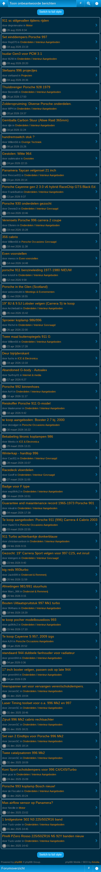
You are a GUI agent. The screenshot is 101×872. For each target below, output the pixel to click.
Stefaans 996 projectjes (19, 70)
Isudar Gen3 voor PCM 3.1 (22, 53)
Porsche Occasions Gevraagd (38, 241)
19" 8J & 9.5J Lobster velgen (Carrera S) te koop (38, 303)
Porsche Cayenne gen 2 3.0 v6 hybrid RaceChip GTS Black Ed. (49, 187)
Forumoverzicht (13, 868)
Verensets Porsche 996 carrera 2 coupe (31, 220)
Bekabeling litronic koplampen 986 (27, 436)
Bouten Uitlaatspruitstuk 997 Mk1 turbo (31, 603)
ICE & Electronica (28, 358)
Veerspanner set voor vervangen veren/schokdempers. (43, 686)
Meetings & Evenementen (39, 291)
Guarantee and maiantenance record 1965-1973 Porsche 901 (48, 503)
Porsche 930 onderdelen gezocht (26, 203)
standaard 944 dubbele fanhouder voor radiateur (38, 653)
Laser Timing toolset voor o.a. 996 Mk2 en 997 (36, 703)
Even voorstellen (14, 253)
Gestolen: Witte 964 (16, 153)
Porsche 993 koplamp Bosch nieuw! (28, 786)
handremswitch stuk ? (18, 137)
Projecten (26, 75)
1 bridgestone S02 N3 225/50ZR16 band (32, 819)
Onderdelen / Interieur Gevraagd (39, 208)
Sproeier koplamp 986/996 (22, 320)
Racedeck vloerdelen (17, 470)
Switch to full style (50, 11)
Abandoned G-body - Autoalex (24, 370)
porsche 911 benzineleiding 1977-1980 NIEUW (37, 270)
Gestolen (28, 158)
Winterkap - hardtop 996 (20, 453)
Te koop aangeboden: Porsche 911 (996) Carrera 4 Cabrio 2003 (49, 520)
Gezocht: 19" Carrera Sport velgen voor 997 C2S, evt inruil (45, 553)
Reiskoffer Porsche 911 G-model (26, 403)
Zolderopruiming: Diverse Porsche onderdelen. (37, 104)
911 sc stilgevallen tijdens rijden (25, 20)
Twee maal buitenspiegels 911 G (26, 336)
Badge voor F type (16, 486)
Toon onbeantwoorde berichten (33, 3)
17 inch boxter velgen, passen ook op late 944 (36, 669)
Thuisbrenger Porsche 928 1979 (26, 87)
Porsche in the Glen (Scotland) (25, 287)
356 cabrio (10, 237)
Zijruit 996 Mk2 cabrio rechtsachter (28, 719)
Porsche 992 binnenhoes (20, 386)
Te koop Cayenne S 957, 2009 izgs (28, 636)
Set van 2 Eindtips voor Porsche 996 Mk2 (32, 736)
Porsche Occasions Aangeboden (41, 425)
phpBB (18, 862)
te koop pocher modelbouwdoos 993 (29, 620)
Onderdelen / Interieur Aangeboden (40, 42)
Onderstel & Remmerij (33, 574)
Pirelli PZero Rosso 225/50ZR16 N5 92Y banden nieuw (43, 836)
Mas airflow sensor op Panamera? (27, 803)
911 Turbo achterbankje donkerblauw (29, 536)
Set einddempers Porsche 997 (24, 37)
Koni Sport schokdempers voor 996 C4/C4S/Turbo (39, 769)
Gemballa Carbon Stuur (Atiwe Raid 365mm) (35, 120)
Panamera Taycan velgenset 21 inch (29, 170)
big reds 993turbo (15, 569)
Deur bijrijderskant (15, 353)
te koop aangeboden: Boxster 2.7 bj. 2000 (33, 420)
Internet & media (32, 375)
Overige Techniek (31, 142)
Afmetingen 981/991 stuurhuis (24, 586)
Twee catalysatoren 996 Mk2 (23, 753)
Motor (29, 25)
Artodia (95, 862)
